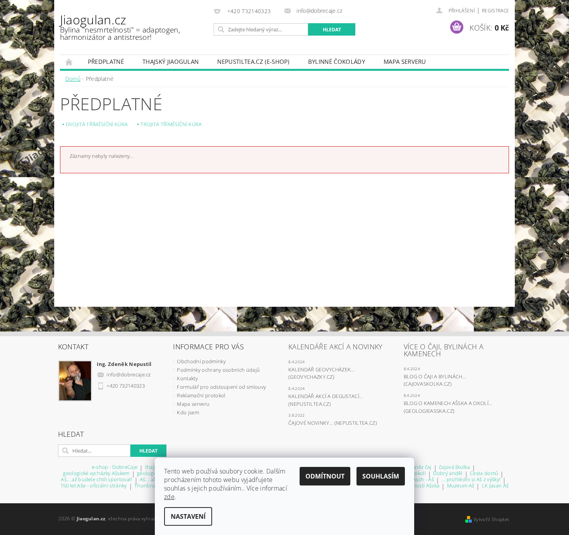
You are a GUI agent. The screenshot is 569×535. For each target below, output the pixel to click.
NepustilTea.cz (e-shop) (253, 61)
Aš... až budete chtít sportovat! (96, 480)
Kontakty (187, 378)
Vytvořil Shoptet (491, 519)
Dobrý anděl (448, 474)
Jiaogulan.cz (120, 26)
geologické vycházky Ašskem (96, 474)
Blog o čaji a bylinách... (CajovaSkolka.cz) (435, 380)
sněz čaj (422, 467)
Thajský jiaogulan (170, 61)
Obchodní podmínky (201, 361)
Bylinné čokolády (336, 61)
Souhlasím (380, 476)
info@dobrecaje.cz (128, 374)
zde (169, 496)
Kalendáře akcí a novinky (335, 346)
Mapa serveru (405, 61)
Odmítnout (324, 476)
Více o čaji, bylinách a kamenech (443, 350)
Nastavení (188, 516)
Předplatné (106, 61)
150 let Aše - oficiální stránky (93, 486)
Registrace (495, 10)
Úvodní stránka (69, 61)
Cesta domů (484, 474)
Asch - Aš (423, 480)
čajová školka (454, 467)
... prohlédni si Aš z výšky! (470, 480)
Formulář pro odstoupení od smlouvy (221, 386)
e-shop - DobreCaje (115, 467)
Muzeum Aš (461, 486)
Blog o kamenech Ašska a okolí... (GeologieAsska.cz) (448, 407)
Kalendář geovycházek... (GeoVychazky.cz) (321, 373)
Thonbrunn (148, 486)
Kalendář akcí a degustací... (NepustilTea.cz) (325, 400)
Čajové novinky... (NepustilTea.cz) (332, 422)
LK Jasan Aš (495, 486)
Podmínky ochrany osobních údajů (218, 369)
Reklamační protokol (201, 395)
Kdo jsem (188, 412)
